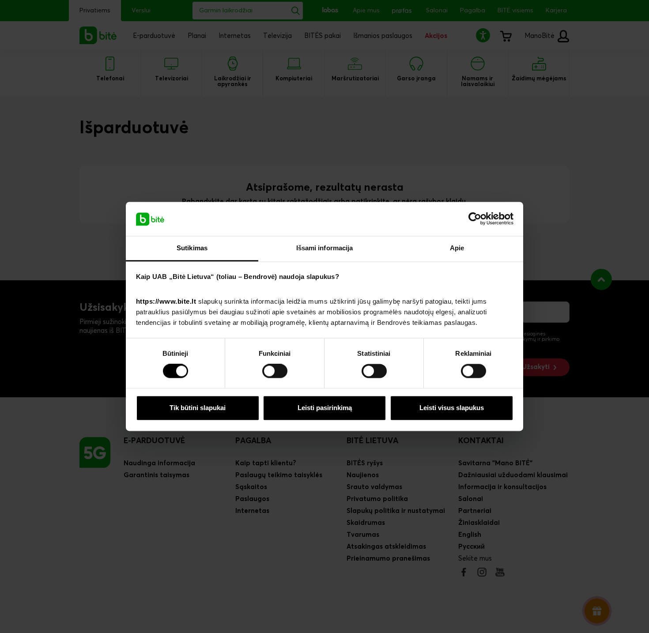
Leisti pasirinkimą (325, 407)
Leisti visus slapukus (451, 407)
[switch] (274, 371)
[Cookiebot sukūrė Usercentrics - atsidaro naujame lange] (474, 219)
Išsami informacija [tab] (324, 248)
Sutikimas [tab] (192, 248)
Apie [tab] (457, 248)
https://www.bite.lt (166, 301)
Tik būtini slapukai (198, 407)
